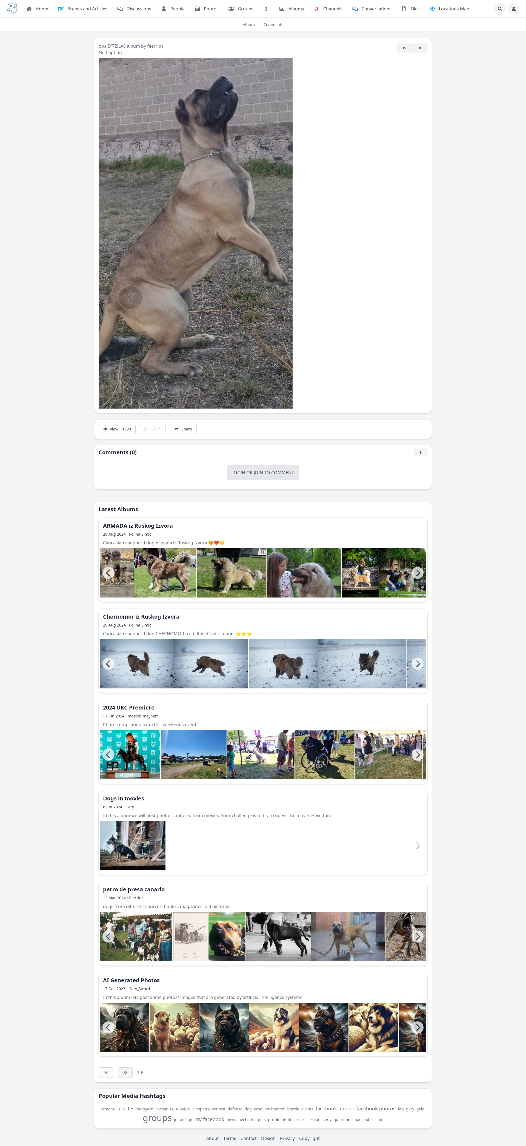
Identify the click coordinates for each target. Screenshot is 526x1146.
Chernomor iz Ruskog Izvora (141, 616)
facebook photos (376, 1108)
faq (401, 1108)
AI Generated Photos (131, 980)
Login (238, 473)
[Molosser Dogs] (12, 8)
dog (248, 1108)
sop (379, 1119)
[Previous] (108, 573)
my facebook (209, 1119)
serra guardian (336, 1119)
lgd (189, 1119)
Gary (129, 806)
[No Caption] (404, 48)
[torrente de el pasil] (410, 936)
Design (268, 1138)
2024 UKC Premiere (129, 707)
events (307, 1108)
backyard (145, 1108)
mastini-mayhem (143, 716)
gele (420, 1108)
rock (300, 1119)
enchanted (274, 1108)
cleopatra (201, 1108)
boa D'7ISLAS (113, 46)
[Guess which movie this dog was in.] (132, 845)
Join (258, 473)
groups (157, 1118)
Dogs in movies (123, 798)
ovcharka (247, 1119)
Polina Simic (140, 534)
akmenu (108, 1108)
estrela (293, 1108)
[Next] (417, 573)
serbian (314, 1119)
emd (258, 1108)
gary (410, 1108)
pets (262, 1119)
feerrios (155, 46)
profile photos (281, 1119)
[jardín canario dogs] (136, 936)
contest (218, 1108)
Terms (229, 1138)
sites (369, 1119)
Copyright (309, 1138)
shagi (358, 1119)
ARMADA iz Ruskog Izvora (138, 525)
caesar (162, 1108)
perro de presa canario (134, 889)
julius (179, 1119)
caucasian (180, 1109)
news (231, 1119)
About (212, 1138)
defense (235, 1108)
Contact (249, 1138)
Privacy (287, 1138)
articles (126, 1108)
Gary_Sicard (139, 988)
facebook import (335, 1108)
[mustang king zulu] (348, 936)
